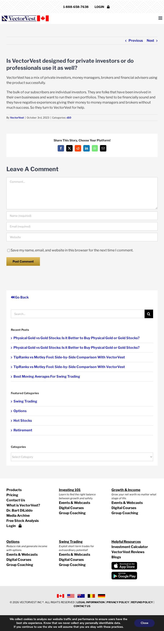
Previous (136, 41)
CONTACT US (82, 606)
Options (19, 411)
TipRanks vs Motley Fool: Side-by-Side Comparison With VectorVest (69, 357)
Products (14, 490)
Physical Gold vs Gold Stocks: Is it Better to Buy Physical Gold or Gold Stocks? (76, 338)
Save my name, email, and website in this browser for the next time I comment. (72, 250)
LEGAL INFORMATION (91, 602)
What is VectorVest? (23, 505)
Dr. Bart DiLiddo (19, 510)
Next (150, 41)
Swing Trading (25, 401)
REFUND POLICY (142, 602)
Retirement (22, 430)
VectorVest (17, 117)
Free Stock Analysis (22, 521)
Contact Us (15, 500)
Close (144, 623)
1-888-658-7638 (76, 7)
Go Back (21, 297)
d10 (69, 117)
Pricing (12, 495)
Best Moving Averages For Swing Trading (46, 376)
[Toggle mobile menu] (160, 18)
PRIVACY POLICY (118, 602)
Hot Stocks (22, 421)
